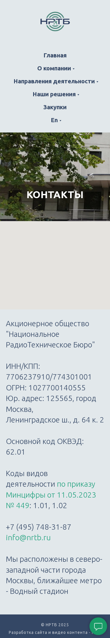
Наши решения (54, 94)
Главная (55, 55)
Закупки (55, 107)
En (54, 120)
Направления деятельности (54, 81)
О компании (54, 68)
